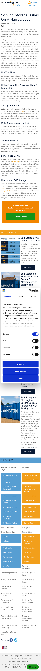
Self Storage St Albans (10, 512)
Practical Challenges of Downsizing (9, 626)
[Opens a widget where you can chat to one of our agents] (33, 667)
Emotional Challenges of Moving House (27, 609)
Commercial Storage (31, 480)
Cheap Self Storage (30, 475)
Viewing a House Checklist (7, 594)
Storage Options (29, 516)
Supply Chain (7, 548)
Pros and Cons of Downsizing (6, 601)
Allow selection (20, 371)
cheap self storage (7, 191)
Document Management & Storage (29, 489)
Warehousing (7, 552)
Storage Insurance (30, 512)
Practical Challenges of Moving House (9, 617)
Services (6, 537)
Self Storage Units (30, 507)
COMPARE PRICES (20, 216)
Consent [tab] (7, 297)
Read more (28, 267)
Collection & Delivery (28, 542)
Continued (24, 386)
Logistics (6, 541)
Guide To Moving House (28, 580)
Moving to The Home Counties (27, 601)
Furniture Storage (30, 496)
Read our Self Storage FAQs (8, 468)
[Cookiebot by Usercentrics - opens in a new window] (29, 290)
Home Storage (29, 500)
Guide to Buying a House (28, 574)
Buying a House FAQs (8, 579)
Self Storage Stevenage (7, 517)
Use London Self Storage (13, 180)
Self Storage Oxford (10, 507)
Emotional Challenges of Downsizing (27, 618)
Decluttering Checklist (9, 573)
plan (2, 188)
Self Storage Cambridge (7, 481)
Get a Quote (26, 467)
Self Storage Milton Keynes (9, 501)
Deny (21, 378)
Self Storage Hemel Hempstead (9, 488)
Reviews (27, 561)
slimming (15, 162)
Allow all (20, 364)
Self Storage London (10, 496)
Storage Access (8, 557)
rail (23, 111)
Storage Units (28, 523)
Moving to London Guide (28, 594)
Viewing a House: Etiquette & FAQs (7, 608)
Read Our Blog (8, 232)
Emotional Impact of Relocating (29, 626)
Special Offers (27, 532)
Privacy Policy (26, 528)
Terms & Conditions (8, 528)
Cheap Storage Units (8, 532)
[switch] (35, 341)
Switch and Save (29, 548)
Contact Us (27, 552)
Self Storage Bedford (10, 475)
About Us (6, 566)
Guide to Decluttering (26, 567)
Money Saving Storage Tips (9, 633)
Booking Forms (29, 557)
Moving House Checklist (6, 587)
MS (4, 26)
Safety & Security (9, 561)
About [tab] (33, 297)
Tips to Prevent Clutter (27, 587)
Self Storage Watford (10, 523)
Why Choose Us (29, 537)
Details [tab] (20, 297)
